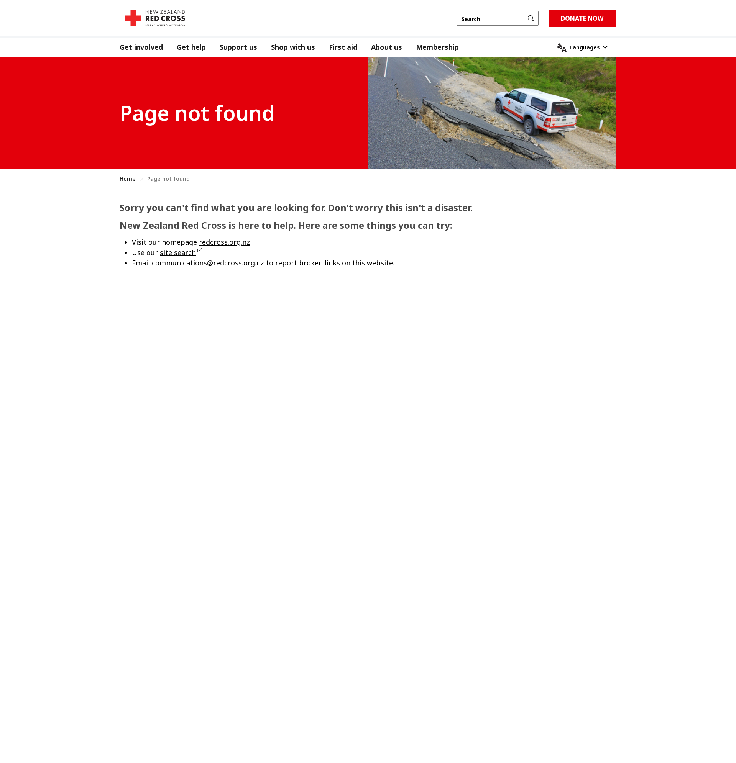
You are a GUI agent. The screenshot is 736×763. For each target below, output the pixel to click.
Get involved (141, 47)
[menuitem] (148, 47)
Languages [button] (585, 47)
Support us (238, 47)
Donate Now (582, 18)
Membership (437, 47)
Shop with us (293, 47)
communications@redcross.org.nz (208, 262)
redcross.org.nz (224, 242)
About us (386, 47)
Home (128, 178)
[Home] (155, 18)
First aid (343, 47)
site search (178, 252)
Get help (191, 47)
